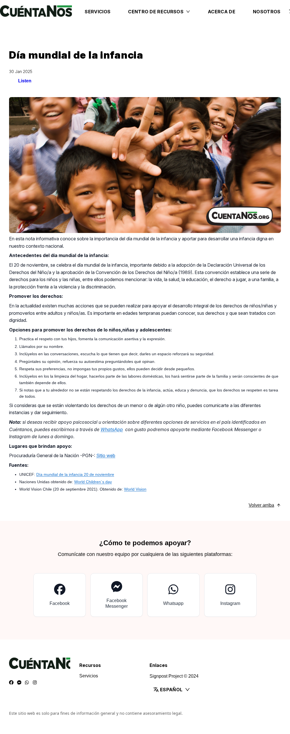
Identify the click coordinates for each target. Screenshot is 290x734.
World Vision (135, 489)
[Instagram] (35, 682)
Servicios (97, 11)
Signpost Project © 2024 (174, 676)
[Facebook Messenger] (19, 682)
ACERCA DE (221, 11)
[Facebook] (11, 682)
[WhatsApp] (27, 682)
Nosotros (267, 11)
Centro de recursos (156, 11)
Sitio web (105, 455)
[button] (180, 689)
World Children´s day (93, 482)
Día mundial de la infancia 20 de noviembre (75, 474)
